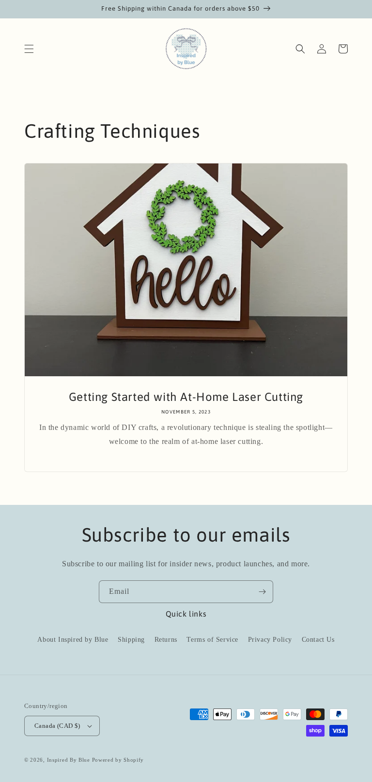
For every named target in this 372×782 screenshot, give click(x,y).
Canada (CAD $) (57, 725)
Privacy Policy (270, 639)
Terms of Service (212, 639)
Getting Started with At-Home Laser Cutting (186, 396)
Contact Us (318, 639)
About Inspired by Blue (72, 639)
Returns (166, 639)
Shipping (131, 639)
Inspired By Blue (68, 760)
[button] (29, 48)
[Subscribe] (262, 591)
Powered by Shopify (118, 760)
